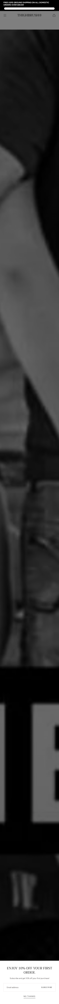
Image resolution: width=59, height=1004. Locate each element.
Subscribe (46, 987)
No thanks (29, 996)
